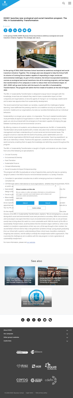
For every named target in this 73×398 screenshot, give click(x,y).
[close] (55, 185)
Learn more (19, 198)
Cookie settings (36, 208)
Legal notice (29, 393)
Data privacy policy (41, 393)
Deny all (48, 203)
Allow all (25, 203)
